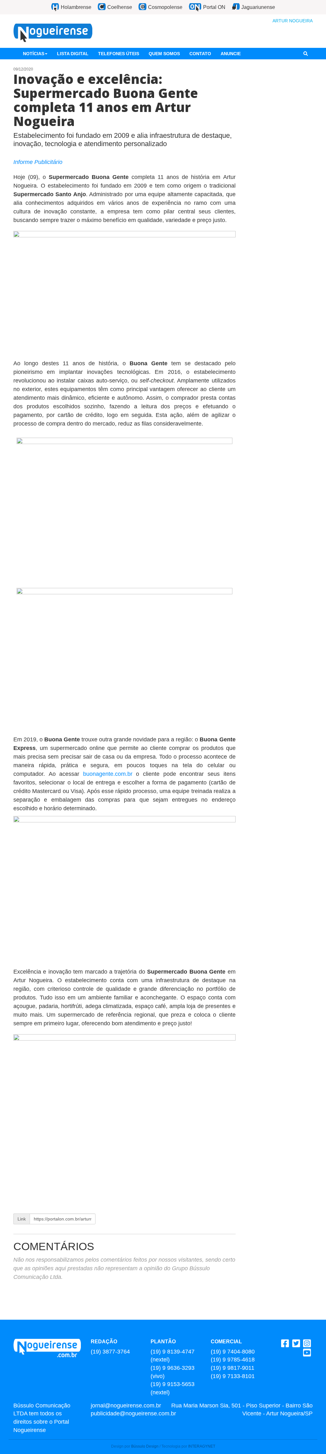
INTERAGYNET (201, 1446)
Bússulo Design (145, 1446)
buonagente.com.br (107, 774)
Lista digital (73, 53)
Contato (200, 53)
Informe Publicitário (37, 162)
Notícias (33, 53)
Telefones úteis (118, 53)
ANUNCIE (231, 53)
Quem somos (164, 53)
